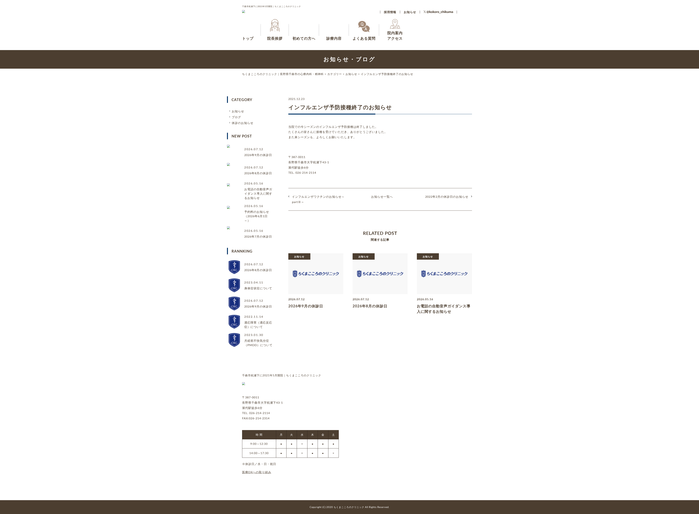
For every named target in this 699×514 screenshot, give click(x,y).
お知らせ (410, 12)
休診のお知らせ (242, 123)
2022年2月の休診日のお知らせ (446, 196)
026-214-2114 (259, 413)
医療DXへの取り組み (256, 472)
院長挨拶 (275, 38)
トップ (248, 38)
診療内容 (334, 38)
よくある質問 (364, 38)
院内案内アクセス (395, 33)
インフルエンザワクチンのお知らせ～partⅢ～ (318, 199)
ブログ (236, 117)
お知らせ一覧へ (382, 196)
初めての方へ (304, 38)
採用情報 (390, 12)
